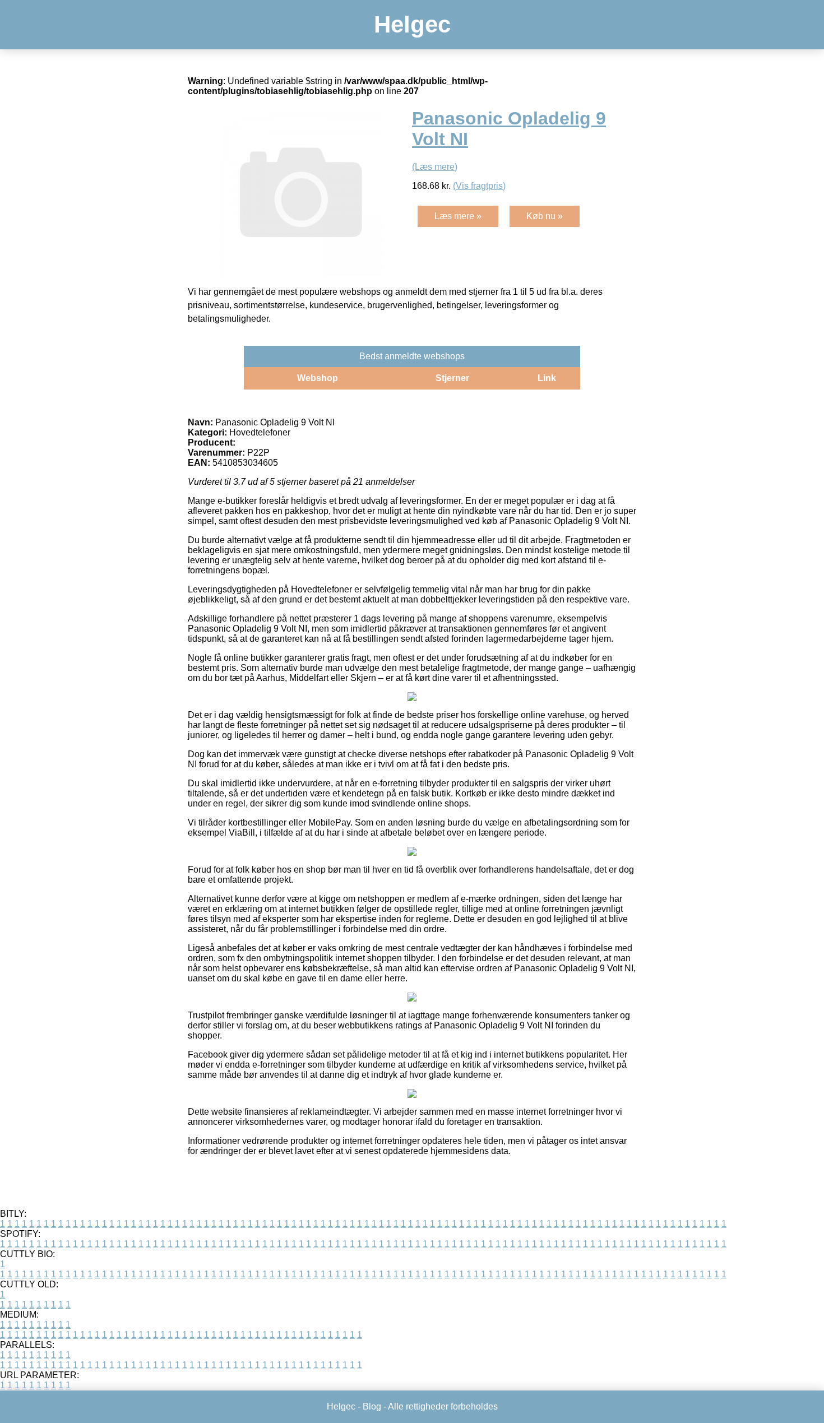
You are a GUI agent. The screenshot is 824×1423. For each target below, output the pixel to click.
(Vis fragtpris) (479, 186)
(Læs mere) (434, 166)
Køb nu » (544, 216)
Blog (372, 1406)
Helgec (412, 24)
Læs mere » (458, 216)
